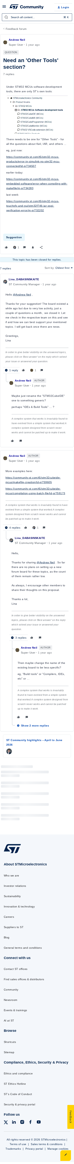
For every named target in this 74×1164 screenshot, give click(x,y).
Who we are (11, 875)
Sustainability (12, 896)
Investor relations (15, 885)
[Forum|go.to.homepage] (26, 7)
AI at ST (9, 1020)
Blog (6, 937)
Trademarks (13, 1148)
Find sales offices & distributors (24, 979)
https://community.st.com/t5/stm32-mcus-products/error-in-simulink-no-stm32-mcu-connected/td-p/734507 (33, 161)
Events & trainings (15, 1010)
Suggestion (14, 237)
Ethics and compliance (18, 1073)
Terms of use (18, 1144)
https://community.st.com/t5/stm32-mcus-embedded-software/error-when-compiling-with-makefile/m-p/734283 (36, 183)
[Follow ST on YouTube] (38, 1123)
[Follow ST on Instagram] (22, 1123)
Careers (9, 916)
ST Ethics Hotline (15, 1083)
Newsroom (10, 999)
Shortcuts (10, 1041)
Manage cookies (57, 1148)
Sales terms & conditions (47, 1144)
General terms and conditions (23, 947)
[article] (37, 325)
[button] (4, 7)
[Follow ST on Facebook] (30, 1123)
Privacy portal (34, 1148)
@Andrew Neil (22, 294)
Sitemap (9, 1052)
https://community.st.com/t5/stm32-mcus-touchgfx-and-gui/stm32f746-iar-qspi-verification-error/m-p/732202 (32, 206)
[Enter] (6, 17)
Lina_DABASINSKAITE (24, 279)
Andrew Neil (17, 39)
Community (11, 989)
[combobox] (37, 17)
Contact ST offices (16, 968)
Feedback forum (16, 28)
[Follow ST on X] (6, 1123)
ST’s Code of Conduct (18, 1094)
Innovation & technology (19, 906)
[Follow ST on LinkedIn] (14, 1123)
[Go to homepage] (12, 853)
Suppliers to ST (14, 927)
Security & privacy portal (19, 1104)
